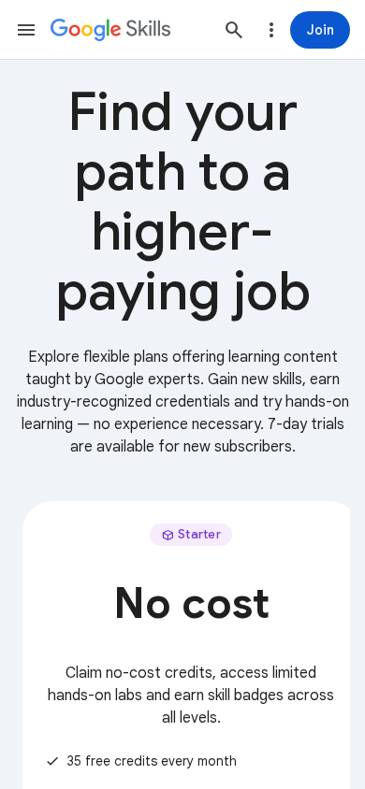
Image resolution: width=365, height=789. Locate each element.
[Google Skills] (110, 30)
